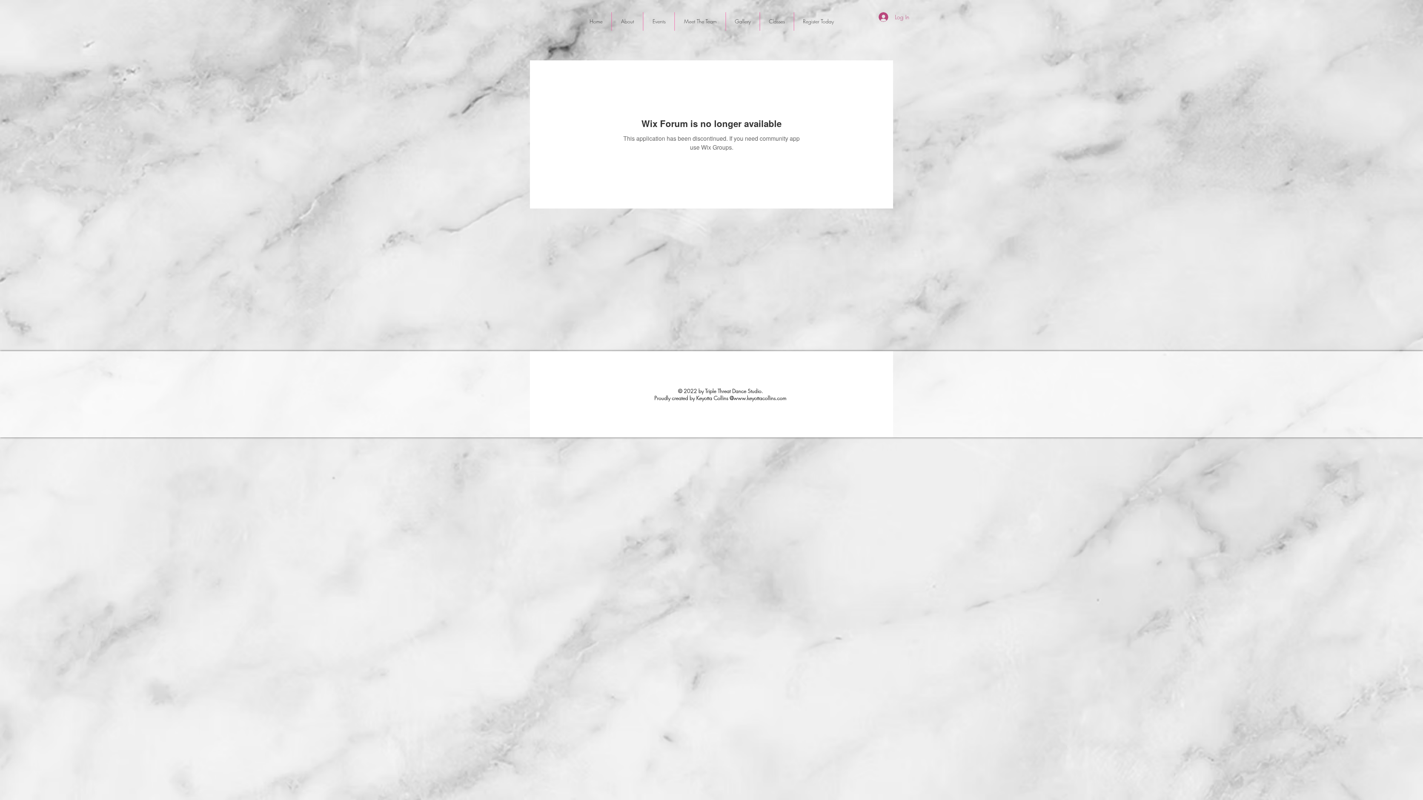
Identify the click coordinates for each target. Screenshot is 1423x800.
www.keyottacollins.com (760, 397)
